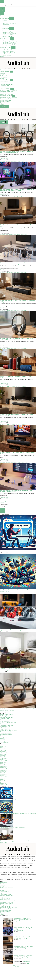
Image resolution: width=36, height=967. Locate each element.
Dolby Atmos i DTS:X (5, 85)
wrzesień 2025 (3, 754)
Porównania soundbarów (6, 99)
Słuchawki (2, 73)
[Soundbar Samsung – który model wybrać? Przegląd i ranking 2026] (18, 425)
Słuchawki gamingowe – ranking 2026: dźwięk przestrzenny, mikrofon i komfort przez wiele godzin (17, 190)
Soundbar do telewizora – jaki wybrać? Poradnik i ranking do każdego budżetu (23, 956)
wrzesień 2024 (3, 770)
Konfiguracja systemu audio (6, 91)
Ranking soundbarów (5, 101)
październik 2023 (4, 784)
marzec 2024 (3, 778)
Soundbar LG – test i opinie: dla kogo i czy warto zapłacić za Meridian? (23, 937)
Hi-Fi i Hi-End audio (5, 87)
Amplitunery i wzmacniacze (6, 75)
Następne (2, 502)
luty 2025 (2, 763)
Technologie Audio (4, 79)
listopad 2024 (3, 767)
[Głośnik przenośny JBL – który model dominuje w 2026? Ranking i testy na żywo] (18, 349)
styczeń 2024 (3, 780)
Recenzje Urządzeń (4, 71)
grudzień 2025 (3, 750)
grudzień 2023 (3, 782)
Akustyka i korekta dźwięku (6, 93)
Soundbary (2, 78)
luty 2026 (2, 747)
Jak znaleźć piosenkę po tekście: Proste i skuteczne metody (16, 551)
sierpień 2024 (3, 771)
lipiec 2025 (2, 757)
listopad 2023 (3, 783)
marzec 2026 (3, 746)
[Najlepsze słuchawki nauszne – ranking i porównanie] (18, 594)
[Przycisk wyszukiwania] (2, 510)
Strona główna (3, 69)
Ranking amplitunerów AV (6, 100)
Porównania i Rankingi (5, 95)
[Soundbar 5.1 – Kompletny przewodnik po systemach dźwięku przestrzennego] (18, 633)
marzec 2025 (3, 762)
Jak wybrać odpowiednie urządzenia (8, 90)
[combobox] (18, 506)
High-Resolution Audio (5, 83)
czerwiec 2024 (3, 774)
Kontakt (2, 104)
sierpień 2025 (3, 755)
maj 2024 (2, 775)
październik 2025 (4, 753)
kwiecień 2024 (3, 776)
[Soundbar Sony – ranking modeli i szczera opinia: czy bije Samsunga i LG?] (18, 387)
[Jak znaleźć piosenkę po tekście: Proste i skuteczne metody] (18, 515)
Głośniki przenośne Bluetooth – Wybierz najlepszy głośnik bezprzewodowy (18, 813)
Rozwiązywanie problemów (6, 94)
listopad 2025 (3, 751)
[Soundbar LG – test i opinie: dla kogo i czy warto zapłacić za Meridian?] (18, 198)
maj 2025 (2, 759)
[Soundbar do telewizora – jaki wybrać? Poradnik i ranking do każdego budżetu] (18, 274)
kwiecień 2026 (3, 745)
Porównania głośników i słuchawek (8, 97)
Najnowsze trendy (4, 81)
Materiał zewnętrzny (5, 726)
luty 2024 (2, 779)
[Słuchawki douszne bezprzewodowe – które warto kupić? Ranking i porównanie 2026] (18, 463)
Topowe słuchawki (4, 103)
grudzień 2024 (3, 766)
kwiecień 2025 (3, 761)
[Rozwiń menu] (11, 72)
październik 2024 (4, 768)
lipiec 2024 (2, 772)
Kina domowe (3, 77)
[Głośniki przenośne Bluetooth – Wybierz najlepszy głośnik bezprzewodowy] (18, 554)
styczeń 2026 (3, 749)
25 (5, 501)
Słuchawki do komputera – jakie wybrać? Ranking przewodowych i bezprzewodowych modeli (14, 263)
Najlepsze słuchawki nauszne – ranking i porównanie (14, 630)
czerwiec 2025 (3, 758)
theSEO (28, 963)
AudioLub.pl (26, 961)
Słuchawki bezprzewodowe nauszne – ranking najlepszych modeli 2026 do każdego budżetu (16, 152)
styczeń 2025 (3, 764)
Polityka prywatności (18, 966)
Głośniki (2, 74)
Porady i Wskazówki (5, 88)
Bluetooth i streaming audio (6, 84)
